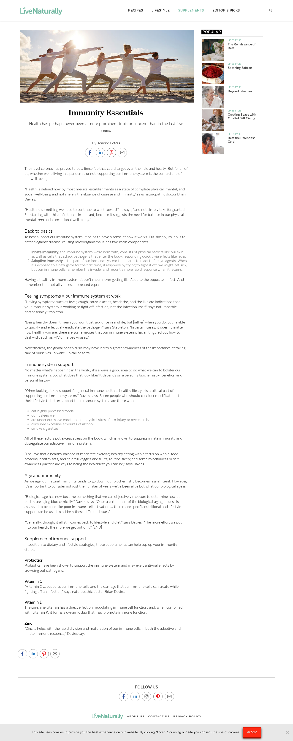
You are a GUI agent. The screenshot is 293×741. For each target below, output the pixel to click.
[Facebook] (123, 696)
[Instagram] (146, 696)
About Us (135, 716)
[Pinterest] (158, 696)
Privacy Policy (187, 716)
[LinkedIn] (135, 696)
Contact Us (159, 716)
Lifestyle (234, 40)
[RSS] (169, 696)
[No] (287, 732)
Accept (252, 732)
